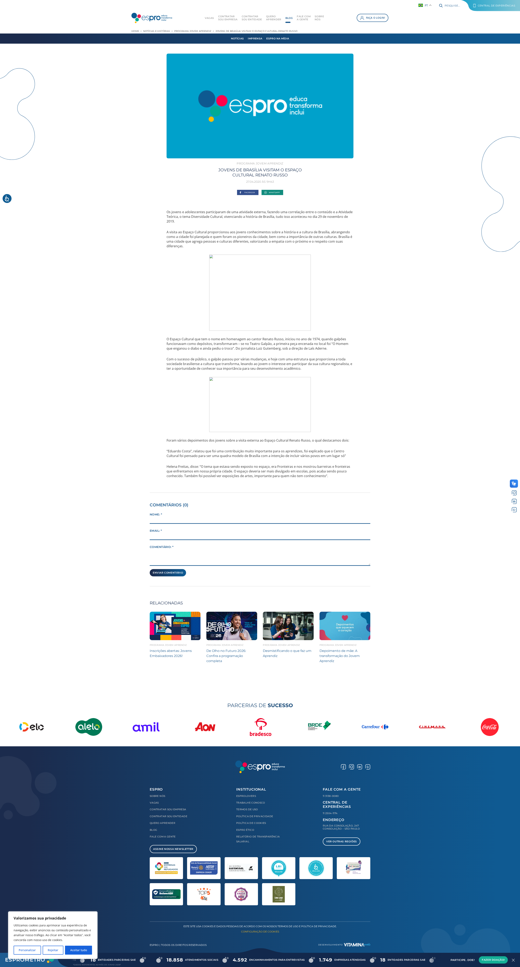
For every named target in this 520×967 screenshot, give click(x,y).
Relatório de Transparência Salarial (258, 839)
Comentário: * (161, 547)
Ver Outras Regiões (341, 841)
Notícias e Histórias (156, 31)
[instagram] (514, 493)
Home (135, 31)
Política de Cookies (251, 822)
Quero (273, 18)
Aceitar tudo (78, 950)
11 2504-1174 (330, 813)
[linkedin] (514, 501)
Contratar (228, 18)
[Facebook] (248, 193)
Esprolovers (246, 795)
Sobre (319, 18)
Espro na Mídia (277, 38)
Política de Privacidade (254, 816)
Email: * (156, 531)
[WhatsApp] (272, 193)
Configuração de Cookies (260, 931)
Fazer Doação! (493, 959)
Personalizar (27, 950)
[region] (53, 935)
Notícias (237, 38)
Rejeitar (53, 950)
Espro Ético (245, 829)
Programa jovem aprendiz (192, 31)
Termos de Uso (247, 809)
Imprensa (255, 38)
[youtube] (514, 509)
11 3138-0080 (331, 795)
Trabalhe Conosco (250, 802)
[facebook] (343, 766)
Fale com (304, 18)
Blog (289, 17)
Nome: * (156, 514)
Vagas (209, 17)
